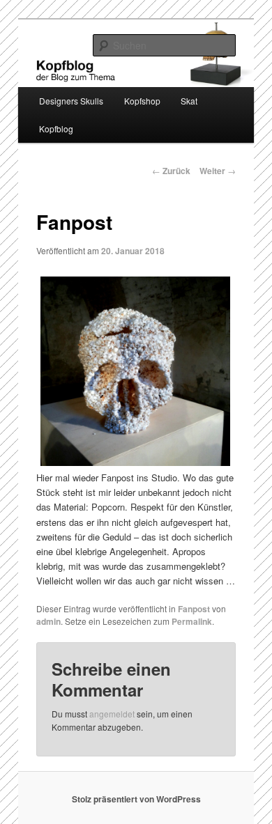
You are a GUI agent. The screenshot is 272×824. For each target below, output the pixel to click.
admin (48, 621)
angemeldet (112, 714)
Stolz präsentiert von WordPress (136, 799)
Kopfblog (56, 128)
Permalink (192, 621)
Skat (189, 101)
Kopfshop (142, 101)
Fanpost (194, 609)
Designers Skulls (71, 101)
